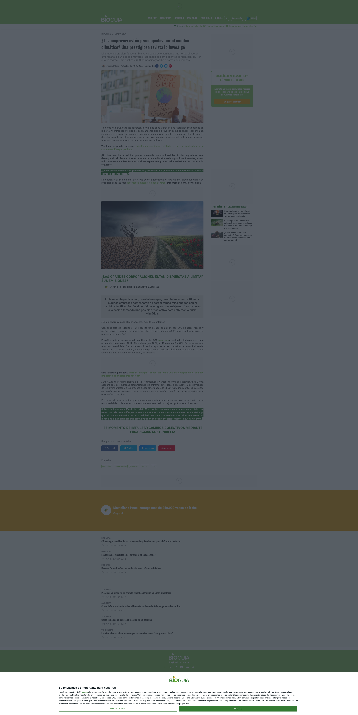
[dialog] (179, 693)
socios (85, 692)
